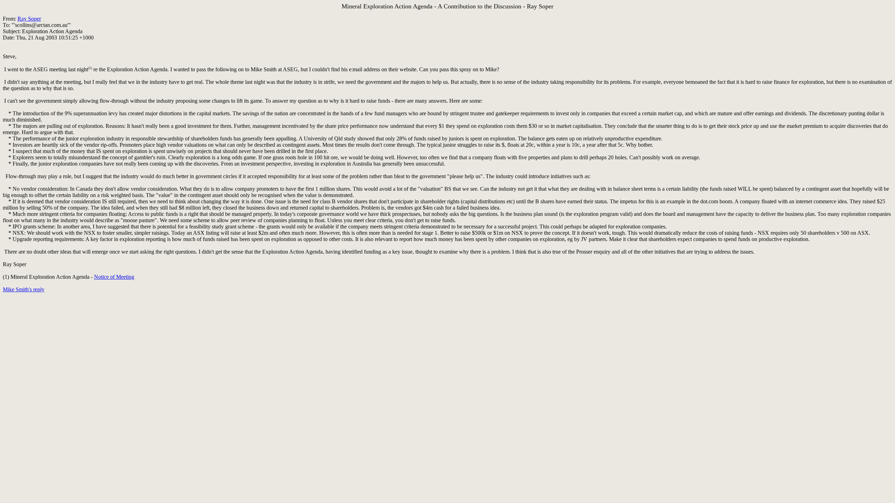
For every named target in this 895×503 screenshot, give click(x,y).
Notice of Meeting (114, 277)
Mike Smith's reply (23, 289)
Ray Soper (29, 19)
